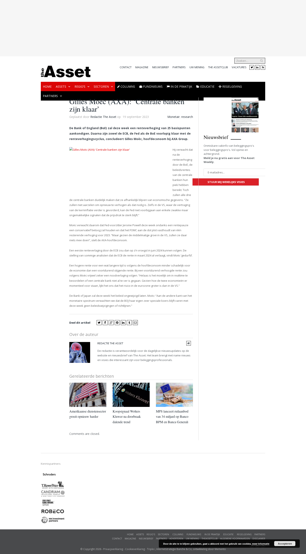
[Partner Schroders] (49, 479)
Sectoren (101, 86)
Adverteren (176, 538)
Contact (126, 67)
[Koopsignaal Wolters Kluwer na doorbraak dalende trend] (131, 395)
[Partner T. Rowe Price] (53, 488)
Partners (179, 67)
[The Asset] (66, 70)
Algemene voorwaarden (235, 538)
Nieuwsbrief (160, 67)
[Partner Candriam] (53, 496)
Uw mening (196, 67)
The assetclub (218, 67)
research (187, 117)
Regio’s (80, 86)
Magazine (141, 67)
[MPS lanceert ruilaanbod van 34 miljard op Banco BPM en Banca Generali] (174, 395)
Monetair (173, 117)
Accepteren (285, 543)
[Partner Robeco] (53, 513)
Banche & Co (184, 549)
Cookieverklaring (135, 549)
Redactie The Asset (103, 117)
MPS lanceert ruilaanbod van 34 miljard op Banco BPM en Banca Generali (172, 416)
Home (47, 86)
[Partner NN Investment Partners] (53, 523)
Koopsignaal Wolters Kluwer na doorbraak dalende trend (127, 416)
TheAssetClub (210, 538)
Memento (220, 549)
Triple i (151, 549)
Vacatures (239, 67)
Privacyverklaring (113, 549)
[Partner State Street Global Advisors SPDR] (48, 506)
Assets (61, 86)
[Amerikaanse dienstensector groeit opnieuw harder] (87, 395)
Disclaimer (259, 538)
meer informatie (260, 543)
